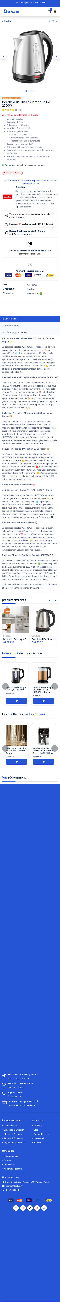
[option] (30, 686)
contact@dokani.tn (14, 1186)
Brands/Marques (41, 1134)
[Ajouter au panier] (43, 701)
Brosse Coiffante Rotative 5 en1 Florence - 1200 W (15, 750)
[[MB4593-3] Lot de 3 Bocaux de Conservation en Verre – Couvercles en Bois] (43, 735)
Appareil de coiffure (13, 1169)
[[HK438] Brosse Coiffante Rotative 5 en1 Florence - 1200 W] (16, 735)
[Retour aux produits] (53, 21)
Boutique (38, 1125)
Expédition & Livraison (14, 1130)
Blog (36, 1130)
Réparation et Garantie (14, 1142)
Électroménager (11, 1156)
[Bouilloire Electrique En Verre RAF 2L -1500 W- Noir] (43, 674)
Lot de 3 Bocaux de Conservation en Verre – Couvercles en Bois (43, 752)
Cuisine (7, 1160)
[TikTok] (30, 1208)
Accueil (37, 1142)
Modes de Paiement (13, 1134)
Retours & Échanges (13, 1138)
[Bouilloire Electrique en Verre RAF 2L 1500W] (16, 674)
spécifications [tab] (12, 325)
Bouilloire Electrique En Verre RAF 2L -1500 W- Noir (43, 690)
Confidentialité (10, 1125)
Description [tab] (10, 318)
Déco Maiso (9, 1164)
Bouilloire (8, 21)
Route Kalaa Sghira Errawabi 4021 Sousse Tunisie (28, 1182)
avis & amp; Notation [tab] (15, 332)
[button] (3, 56)
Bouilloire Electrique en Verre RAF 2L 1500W (16, 690)
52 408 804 (14, 1190)
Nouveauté (39, 1138)
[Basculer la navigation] (55, 11)
